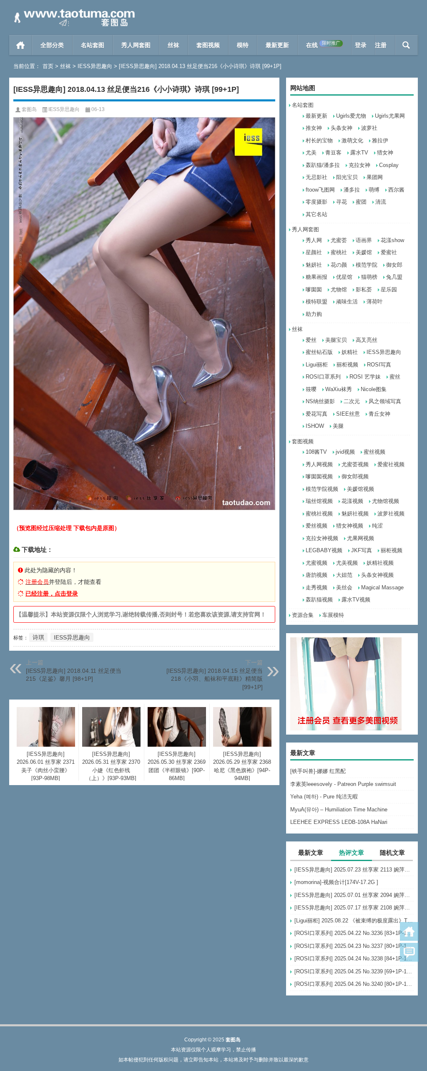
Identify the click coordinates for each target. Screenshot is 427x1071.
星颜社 (314, 252)
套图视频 (208, 45)
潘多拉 (352, 190)
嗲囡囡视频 (319, 476)
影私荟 (364, 289)
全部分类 (52, 45)
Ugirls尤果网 (390, 116)
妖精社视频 (380, 563)
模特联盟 (316, 301)
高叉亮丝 (366, 340)
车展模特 (333, 615)
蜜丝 (394, 377)
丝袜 (173, 45)
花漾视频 (352, 501)
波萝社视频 (390, 513)
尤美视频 (347, 563)
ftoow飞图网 (320, 190)
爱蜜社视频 (390, 464)
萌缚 (374, 190)
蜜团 (361, 202)
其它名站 (316, 214)
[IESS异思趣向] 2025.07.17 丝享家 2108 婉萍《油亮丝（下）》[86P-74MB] (354, 907)
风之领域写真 (385, 401)
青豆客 (333, 152)
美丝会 (344, 587)
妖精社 (350, 352)
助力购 (314, 314)
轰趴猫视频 (319, 599)
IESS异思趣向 (95, 66)
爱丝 (311, 340)
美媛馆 (364, 252)
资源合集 (303, 615)
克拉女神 (359, 165)
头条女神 (341, 128)
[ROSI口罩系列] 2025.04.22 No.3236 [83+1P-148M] (354, 933)
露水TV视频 (356, 599)
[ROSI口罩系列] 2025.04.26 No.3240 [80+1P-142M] (354, 984)
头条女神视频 (377, 575)
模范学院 (366, 265)
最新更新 (277, 45)
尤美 (311, 152)
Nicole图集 (374, 389)
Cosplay (389, 165)
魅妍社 (314, 265)
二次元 (352, 401)
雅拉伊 (380, 140)
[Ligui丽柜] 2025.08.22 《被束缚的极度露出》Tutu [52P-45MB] (354, 920)
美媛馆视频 (360, 489)
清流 (380, 202)
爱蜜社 (389, 252)
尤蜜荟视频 (355, 464)
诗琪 (38, 637)
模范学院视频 (322, 489)
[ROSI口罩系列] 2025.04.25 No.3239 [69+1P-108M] (354, 971)
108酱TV (316, 452)
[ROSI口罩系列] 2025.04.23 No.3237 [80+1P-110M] (354, 946)
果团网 (375, 177)
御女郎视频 (355, 476)
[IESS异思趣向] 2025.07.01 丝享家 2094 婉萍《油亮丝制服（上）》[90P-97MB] (354, 895)
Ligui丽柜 (317, 364)
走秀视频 (316, 587)
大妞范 (344, 575)
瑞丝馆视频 (319, 501)
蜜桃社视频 (319, 513)
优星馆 (344, 277)
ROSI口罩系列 (323, 377)
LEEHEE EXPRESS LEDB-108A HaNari (338, 822)
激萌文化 (352, 140)
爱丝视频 (316, 526)
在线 (323, 44)
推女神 (314, 128)
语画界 (364, 240)
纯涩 (377, 526)
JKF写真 (361, 550)
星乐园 (389, 289)
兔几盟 (394, 277)
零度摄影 (316, 202)
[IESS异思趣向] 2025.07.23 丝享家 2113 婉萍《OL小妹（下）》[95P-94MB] (354, 869)
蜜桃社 (339, 252)
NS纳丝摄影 (320, 401)
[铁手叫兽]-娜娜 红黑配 (318, 771)
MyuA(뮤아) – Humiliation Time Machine (338, 809)
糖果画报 (316, 277)
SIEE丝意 (348, 414)
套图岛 (29, 109)
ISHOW (315, 426)
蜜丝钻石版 (319, 352)
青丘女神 (379, 414)
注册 (381, 45)
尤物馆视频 (385, 501)
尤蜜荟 (339, 240)
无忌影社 (316, 177)
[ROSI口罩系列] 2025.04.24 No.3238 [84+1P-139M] (354, 958)
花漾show (392, 240)
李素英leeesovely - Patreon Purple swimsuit (343, 784)
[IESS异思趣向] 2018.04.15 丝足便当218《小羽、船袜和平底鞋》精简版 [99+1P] (214, 678)
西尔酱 (396, 190)
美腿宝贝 (336, 340)
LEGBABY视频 (324, 550)
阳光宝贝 (347, 177)
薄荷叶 (375, 301)
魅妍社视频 (355, 513)
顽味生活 (347, 301)
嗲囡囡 (314, 289)
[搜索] (406, 45)
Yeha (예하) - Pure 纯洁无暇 (324, 796)
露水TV (359, 152)
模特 (243, 45)
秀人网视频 (319, 464)
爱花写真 (316, 414)
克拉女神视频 (322, 538)
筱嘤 (311, 389)
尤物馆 (339, 289)
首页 (20, 45)
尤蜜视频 (316, 563)
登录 (361, 45)
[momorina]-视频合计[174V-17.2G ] (336, 882)
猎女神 (385, 152)
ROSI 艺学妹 (365, 377)
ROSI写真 (379, 364)
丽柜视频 (347, 364)
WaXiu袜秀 (338, 389)
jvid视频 (345, 452)
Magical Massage (382, 587)
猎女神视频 (349, 526)
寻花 (341, 202)
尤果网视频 (360, 538)
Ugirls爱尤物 (351, 116)
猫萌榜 (369, 277)
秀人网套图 (136, 45)
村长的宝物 (319, 140)
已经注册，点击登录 (51, 593)
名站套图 (92, 45)
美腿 (338, 426)
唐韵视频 (316, 575)
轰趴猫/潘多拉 (323, 165)
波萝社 (369, 128)
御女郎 (394, 265)
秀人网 (314, 240)
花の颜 (339, 265)
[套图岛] (73, 11)
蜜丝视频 (374, 452)
